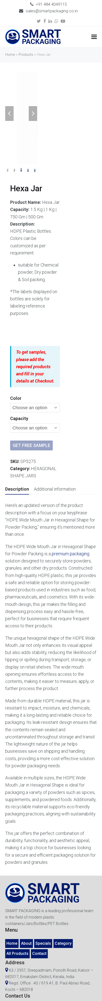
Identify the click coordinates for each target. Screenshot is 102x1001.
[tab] (17, 489)
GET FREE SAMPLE (31, 445)
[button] (94, 37)
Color (16, 398)
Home (10, 55)
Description (17, 489)
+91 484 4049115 (51, 4)
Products (26, 55)
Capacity (19, 418)
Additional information (55, 489)
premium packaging (70, 553)
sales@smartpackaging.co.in (52, 11)
